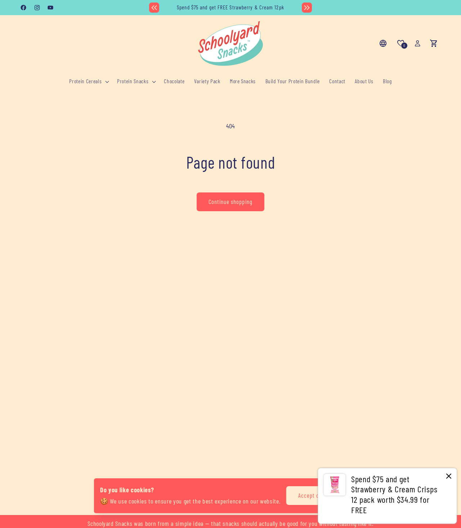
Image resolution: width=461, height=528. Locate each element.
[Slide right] (307, 7)
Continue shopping (230, 201)
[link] (387, 496)
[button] (88, 81)
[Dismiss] (449, 476)
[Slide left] (154, 7)
